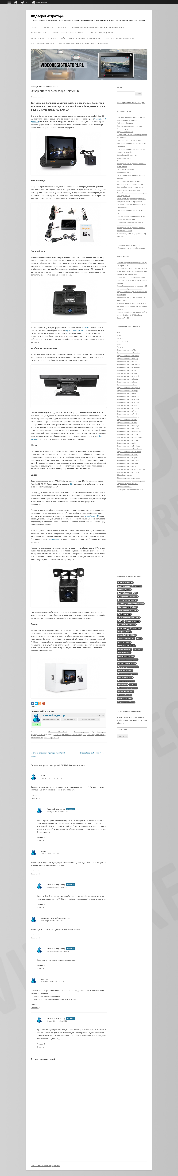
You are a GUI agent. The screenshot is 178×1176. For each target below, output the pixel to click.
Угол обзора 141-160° (127, 611)
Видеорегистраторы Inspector (128, 388)
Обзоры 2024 (48, 27)
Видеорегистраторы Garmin (128, 382)
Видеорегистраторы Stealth (127, 434)
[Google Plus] (43, 703)
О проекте (62, 27)
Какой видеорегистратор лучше (129, 126)
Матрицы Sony (124, 632)
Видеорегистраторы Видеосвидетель (131, 469)
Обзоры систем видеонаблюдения (120, 38)
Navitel (119, 344)
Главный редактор (54, 715)
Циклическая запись (126, 625)
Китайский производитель (127, 674)
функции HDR (53, 539)
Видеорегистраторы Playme (128, 405)
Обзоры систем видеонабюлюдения (131, 248)
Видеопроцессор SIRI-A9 (125, 702)
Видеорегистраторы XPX (126, 466)
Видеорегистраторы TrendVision (129, 449)
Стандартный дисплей (125, 691)
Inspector (120, 338)
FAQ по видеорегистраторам (42, 44)
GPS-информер (123, 653)
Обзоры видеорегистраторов (128, 245)
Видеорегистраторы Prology (128, 417)
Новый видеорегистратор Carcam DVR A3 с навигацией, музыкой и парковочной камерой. (132, 306)
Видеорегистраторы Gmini (127, 385)
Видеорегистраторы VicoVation (129, 452)
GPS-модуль (124, 589)
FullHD (133, 684)
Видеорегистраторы (47, 16)
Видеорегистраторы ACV (126, 350)
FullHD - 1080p (77, 735)
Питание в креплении (125, 656)
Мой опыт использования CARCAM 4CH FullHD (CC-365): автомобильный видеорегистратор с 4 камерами (132, 271)
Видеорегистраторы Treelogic (128, 446)
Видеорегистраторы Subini (127, 440)
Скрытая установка (124, 670)
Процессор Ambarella (127, 597)
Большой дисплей (94, 735)
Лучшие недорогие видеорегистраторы (68, 33)
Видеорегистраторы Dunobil (128, 376)
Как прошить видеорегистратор (129, 181)
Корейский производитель (127, 660)
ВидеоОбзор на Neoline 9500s (93, 753)
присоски (85, 327)
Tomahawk (121, 347)
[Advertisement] (132, 533)
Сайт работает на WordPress (41, 1166)
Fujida (119, 335)
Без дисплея (122, 684)
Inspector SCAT (122, 341)
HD (71, 484)
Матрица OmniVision (127, 607)
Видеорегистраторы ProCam (128, 414)
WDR (120, 621)
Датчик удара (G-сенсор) (129, 586)
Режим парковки (124, 649)
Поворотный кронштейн (126, 663)
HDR (84, 735)
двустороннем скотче (74, 330)
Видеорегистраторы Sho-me (128, 428)
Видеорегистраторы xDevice (128, 460)
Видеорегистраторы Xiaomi (127, 463)
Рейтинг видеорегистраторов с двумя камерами (80, 38)
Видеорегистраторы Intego (127, 391)
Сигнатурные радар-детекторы (102, 33)
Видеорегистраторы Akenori (128, 356)
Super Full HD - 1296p (126, 635)
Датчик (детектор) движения (130, 604)
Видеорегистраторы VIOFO (127, 455)
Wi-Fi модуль (124, 614)
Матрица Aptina (123, 642)
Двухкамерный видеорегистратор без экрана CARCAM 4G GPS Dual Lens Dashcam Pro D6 (132, 315)
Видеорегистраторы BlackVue (128, 364)
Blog (118, 332)
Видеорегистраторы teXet (127, 443)
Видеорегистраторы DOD (126, 370)
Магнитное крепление (125, 681)
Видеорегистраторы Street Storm (129, 437)
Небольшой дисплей (125, 639)
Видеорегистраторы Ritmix (127, 423)
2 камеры (57, 735)
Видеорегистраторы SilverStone (129, 431)
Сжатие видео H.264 (125, 677)
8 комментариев (37, 97)
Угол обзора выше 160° (128, 617)
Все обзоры (121, 137)
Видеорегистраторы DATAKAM (128, 367)
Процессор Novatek (124, 695)
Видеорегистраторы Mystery (128, 396)
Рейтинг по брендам (39, 33)
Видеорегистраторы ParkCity (128, 402)
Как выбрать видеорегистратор (43, 38)
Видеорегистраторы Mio (126, 393)
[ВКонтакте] (32, 703)
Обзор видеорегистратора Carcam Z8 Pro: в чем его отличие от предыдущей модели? (132, 280)
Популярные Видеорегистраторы (130, 489)
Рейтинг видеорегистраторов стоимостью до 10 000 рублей (83, 44)
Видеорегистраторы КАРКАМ (128, 472)
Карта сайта (121, 161)
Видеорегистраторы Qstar (127, 420)
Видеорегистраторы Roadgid (128, 425)
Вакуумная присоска (127, 600)
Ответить (35, 798)
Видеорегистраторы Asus (127, 361)
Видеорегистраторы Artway (127, 359)
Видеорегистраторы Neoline (128, 399)
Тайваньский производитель (127, 688)
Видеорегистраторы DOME (127, 373)
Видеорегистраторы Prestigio (128, 411)
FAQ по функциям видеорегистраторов (132, 135)
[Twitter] (36, 703)
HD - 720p (137, 649)
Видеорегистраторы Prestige (128, 408)
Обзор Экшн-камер (124, 475)
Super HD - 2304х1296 (126, 645)
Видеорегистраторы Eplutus (128, 379)
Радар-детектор (132, 621)
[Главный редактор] (36, 718)
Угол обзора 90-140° (51, 738)
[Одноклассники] (39, 703)
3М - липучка (66, 735)
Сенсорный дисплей (124, 698)
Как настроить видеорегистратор (130, 184)
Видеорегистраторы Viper (127, 457)
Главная (34, 27)
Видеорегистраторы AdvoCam (128, 353)
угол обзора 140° (92, 516)
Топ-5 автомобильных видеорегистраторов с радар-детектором (97, 27)
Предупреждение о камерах (127, 667)
